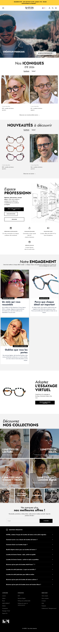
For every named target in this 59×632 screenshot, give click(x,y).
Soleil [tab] (33, 71)
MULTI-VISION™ (6, 603)
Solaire (3, 598)
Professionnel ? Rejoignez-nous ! (49, 608)
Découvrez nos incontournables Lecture (28, 115)
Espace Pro (4, 613)
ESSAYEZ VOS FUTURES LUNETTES (45, 402)
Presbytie (44, 606)
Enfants (4, 606)
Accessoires (5, 608)
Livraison (44, 601)
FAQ (43, 603)
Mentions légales (21, 598)
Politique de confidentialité (24, 601)
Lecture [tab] (26, 71)
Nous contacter (45, 598)
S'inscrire (46, 521)
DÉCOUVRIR (14, 219)
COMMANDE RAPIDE (11, 214)
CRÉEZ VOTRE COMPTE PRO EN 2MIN (14, 209)
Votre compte (45, 596)
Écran (3, 601)
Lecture (4, 596)
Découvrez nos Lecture (28, 173)
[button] (44, 8)
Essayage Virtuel (6, 611)
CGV (19, 596)
